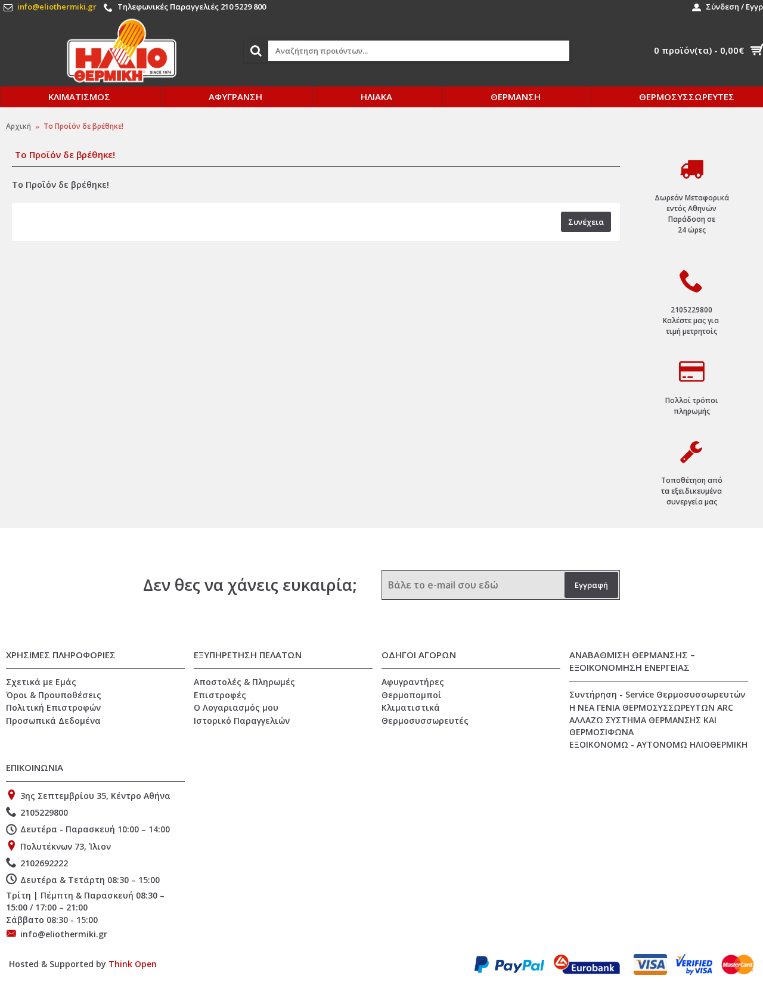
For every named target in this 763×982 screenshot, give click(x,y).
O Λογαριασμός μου (236, 707)
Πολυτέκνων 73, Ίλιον (65, 845)
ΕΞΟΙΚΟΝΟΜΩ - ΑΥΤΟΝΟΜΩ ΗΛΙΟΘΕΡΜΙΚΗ (658, 744)
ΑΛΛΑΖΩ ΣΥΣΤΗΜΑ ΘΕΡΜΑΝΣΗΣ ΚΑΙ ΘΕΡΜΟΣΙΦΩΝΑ (643, 726)
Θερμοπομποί (412, 695)
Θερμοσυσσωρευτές (425, 720)
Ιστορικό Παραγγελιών (242, 720)
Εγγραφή (591, 585)
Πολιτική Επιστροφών (53, 707)
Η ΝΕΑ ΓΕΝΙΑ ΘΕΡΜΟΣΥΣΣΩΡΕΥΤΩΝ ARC (651, 707)
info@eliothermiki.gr (63, 934)
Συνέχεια (586, 221)
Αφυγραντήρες (413, 681)
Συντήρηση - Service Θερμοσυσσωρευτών (657, 694)
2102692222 (44, 863)
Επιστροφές (220, 695)
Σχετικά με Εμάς (41, 681)
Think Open (132, 963)
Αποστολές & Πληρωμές (244, 681)
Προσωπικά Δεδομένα (53, 720)
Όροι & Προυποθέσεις (53, 695)
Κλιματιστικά (411, 707)
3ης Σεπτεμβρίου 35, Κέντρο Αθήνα (95, 795)
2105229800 (44, 812)
